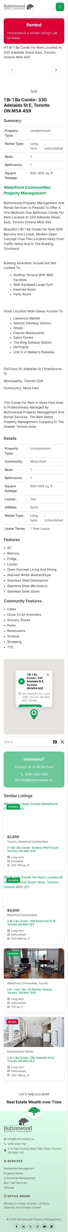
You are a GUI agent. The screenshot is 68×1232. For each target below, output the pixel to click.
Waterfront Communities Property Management (27, 190)
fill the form (44, 767)
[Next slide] (55, 69)
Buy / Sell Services (15, 1182)
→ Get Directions (30, 706)
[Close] (47, 674)
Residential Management (19, 1168)
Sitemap (9, 1187)
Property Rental (13, 1173)
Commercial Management (20, 1178)
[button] (34, 714)
